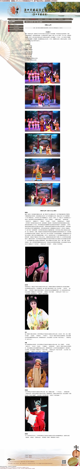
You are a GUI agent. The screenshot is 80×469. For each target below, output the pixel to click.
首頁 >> (35, 21)
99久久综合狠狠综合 (9, 468)
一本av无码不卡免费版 (23, 468)
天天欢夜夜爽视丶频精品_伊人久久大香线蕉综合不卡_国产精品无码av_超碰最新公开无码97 (28, 1)
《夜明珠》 (30, 457)
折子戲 (16, 30)
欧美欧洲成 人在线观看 (31, 468)
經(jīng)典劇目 (39, 21)
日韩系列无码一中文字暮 (16, 468)
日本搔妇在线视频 (3, 468)
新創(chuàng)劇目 (16, 28)
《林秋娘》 (30, 455)
